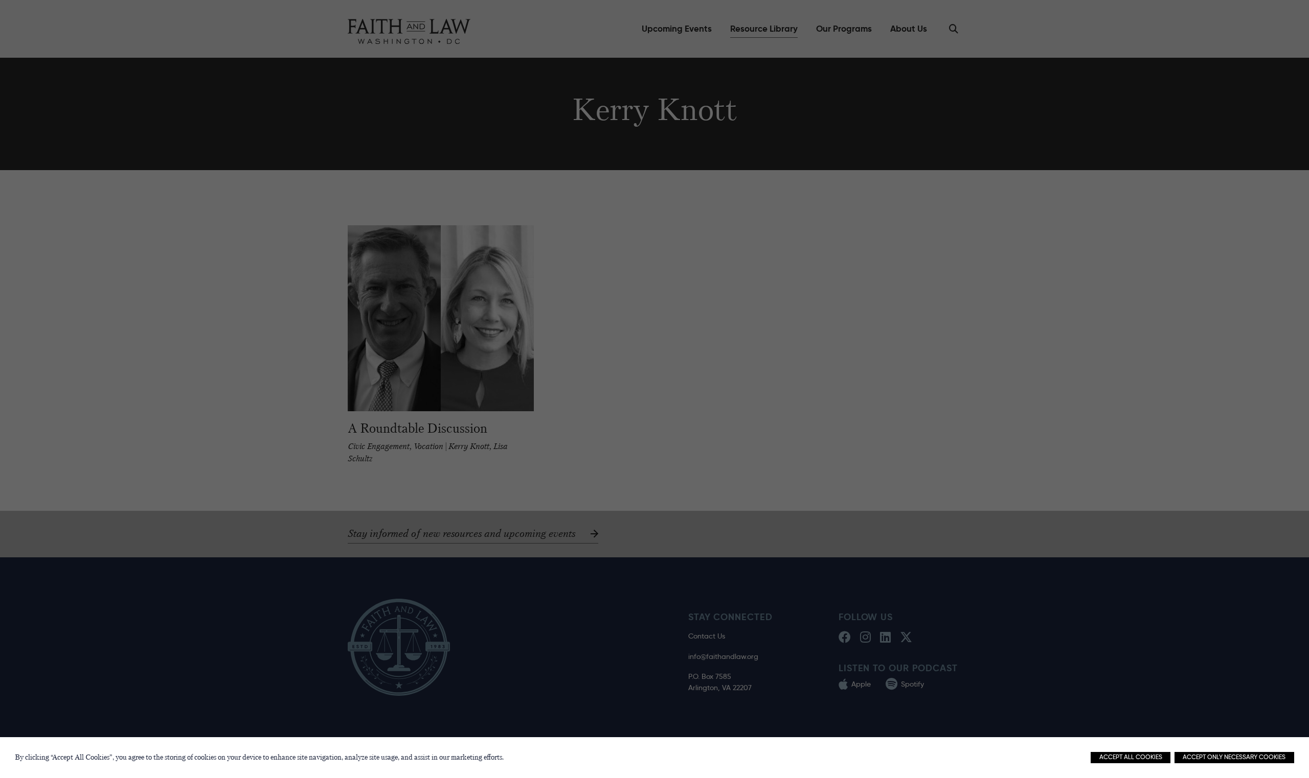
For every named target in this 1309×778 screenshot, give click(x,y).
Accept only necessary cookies (1234, 757)
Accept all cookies (1130, 757)
